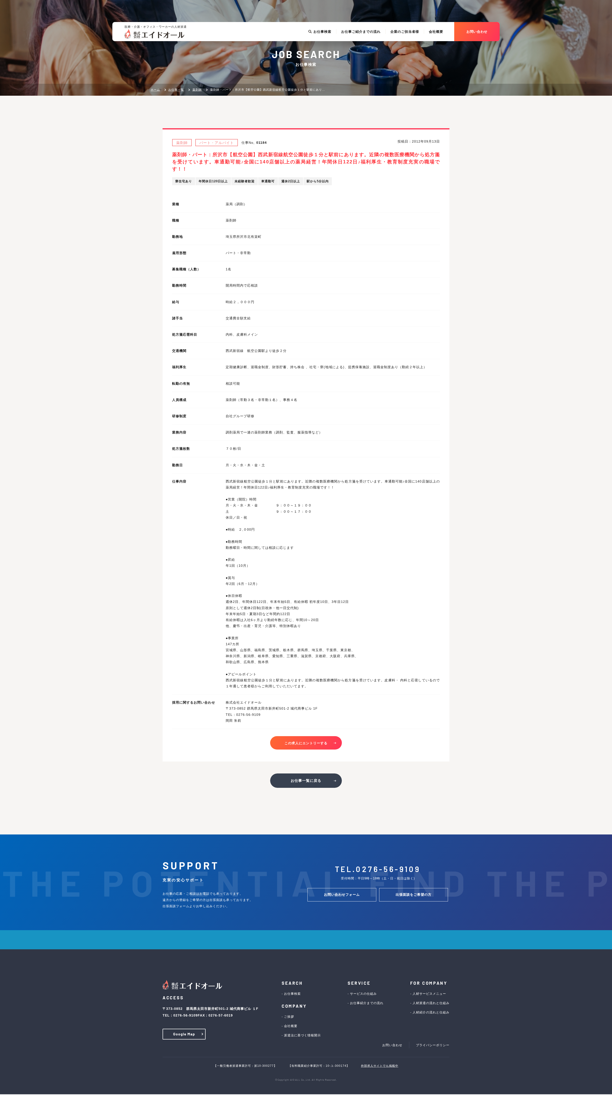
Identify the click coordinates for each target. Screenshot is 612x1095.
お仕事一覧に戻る (306, 780)
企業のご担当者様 (404, 31)
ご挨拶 (289, 1016)
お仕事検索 (322, 31)
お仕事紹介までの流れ (366, 1003)
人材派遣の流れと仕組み (431, 1003)
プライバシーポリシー (432, 1045)
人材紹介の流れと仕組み (431, 1012)
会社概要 (436, 31)
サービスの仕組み (363, 993)
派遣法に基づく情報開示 (302, 1035)
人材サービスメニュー (429, 993)
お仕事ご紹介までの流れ (361, 31)
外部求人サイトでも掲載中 (379, 1065)
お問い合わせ (392, 1045)
